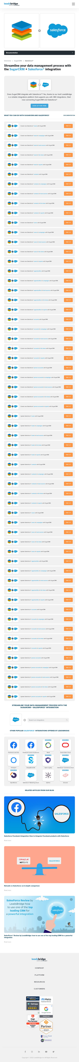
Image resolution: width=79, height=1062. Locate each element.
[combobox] (48, 720)
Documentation (12, 53)
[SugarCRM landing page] (21, 30)
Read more (7, 840)
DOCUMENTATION (69, 115)
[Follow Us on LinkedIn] (39, 1051)
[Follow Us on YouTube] (46, 1051)
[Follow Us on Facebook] (25, 1051)
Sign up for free (39, 106)
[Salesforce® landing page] (57, 30)
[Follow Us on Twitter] (53, 1051)
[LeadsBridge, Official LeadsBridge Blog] (12, 4)
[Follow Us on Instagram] (32, 1051)
